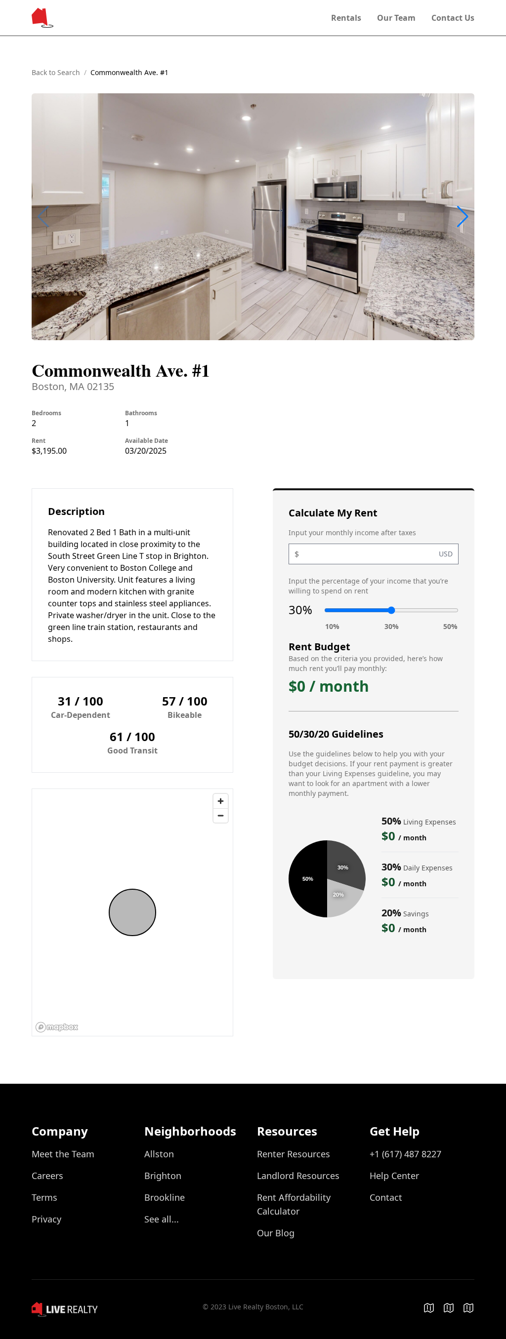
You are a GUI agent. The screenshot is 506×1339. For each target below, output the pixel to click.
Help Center (394, 1175)
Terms (44, 1197)
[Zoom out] (220, 815)
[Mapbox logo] (57, 1027)
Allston (159, 1154)
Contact (386, 1197)
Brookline (164, 1197)
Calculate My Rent (333, 512)
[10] (332, 627)
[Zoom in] (220, 801)
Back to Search (56, 72)
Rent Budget (319, 646)
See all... (161, 1219)
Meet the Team (63, 1154)
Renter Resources (293, 1154)
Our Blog (276, 1233)
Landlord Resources (298, 1175)
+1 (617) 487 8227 (405, 1154)
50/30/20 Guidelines (336, 734)
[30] (391, 627)
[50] (450, 627)
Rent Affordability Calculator (294, 1204)
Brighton (162, 1175)
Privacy (46, 1219)
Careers (47, 1175)
